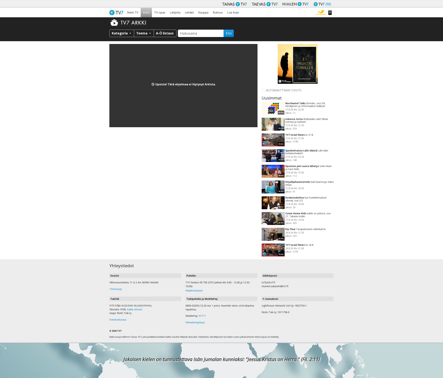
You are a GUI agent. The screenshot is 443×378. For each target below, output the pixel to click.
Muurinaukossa (321, 12)
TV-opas (159, 12)
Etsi (229, 33)
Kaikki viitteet (134, 309)
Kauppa (203, 12)
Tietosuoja (115, 289)
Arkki (146, 12)
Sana (330, 12)
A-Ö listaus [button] (165, 33)
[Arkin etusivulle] (128, 22)
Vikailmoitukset (194, 290)
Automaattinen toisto (283, 90)
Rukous (218, 12)
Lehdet (189, 12)
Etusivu (117, 12)
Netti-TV (132, 12)
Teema (142, 33)
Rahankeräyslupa (195, 322)
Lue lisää (233, 12)
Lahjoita (175, 12)
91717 (202, 315)
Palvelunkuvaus (117, 319)
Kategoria (120, 33)
